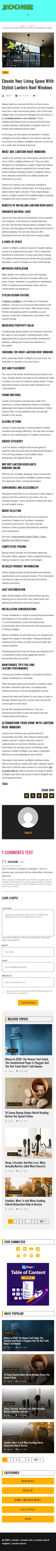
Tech (31, 26)
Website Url (7, 976)
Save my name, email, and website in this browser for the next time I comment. (29, 992)
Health (12, 1050)
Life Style (14, 1104)
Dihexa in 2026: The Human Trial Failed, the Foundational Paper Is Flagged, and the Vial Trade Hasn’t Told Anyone (27, 1062)
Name (5, 945)
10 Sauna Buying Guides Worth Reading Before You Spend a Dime (27, 1114)
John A (8, 96)
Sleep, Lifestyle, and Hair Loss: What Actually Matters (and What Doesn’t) (25, 1164)
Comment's (7, 908)
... (28, 1221)
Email (5, 960)
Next (42, 1221)
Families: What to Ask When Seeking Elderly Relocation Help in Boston (25, 1202)
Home (22, 26)
